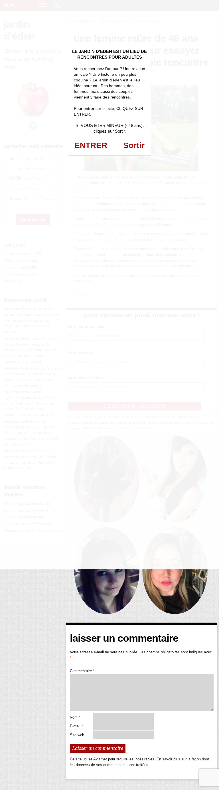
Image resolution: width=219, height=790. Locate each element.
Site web (77, 735)
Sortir (134, 145)
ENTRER (90, 145)
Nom (75, 717)
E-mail (76, 726)
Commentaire (82, 671)
